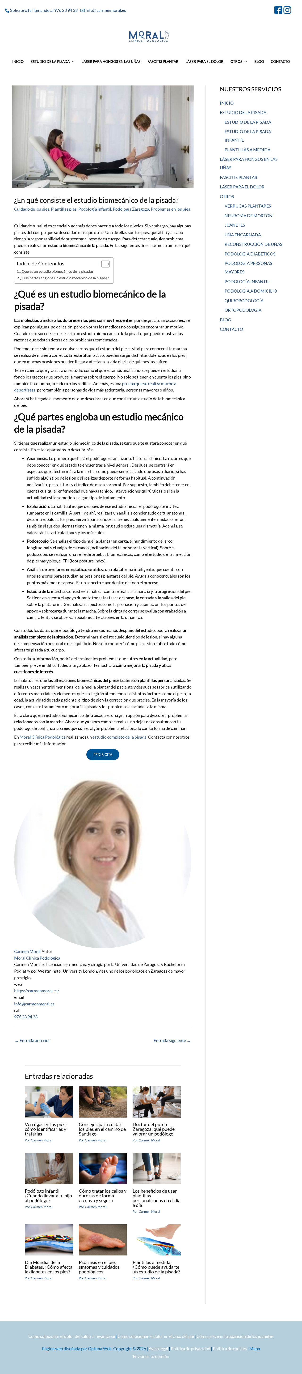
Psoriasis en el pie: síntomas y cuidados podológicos (99, 1266)
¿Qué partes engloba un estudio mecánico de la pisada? (64, 278)
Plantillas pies (64, 209)
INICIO (227, 103)
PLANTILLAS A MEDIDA (247, 149)
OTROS (227, 196)
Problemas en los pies (170, 209)
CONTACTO (231, 329)
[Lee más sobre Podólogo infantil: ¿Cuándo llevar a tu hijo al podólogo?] (49, 1168)
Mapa (254, 1348)
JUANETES (235, 225)
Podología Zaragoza (131, 209)
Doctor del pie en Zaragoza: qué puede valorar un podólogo (154, 1128)
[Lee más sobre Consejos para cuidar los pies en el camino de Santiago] (103, 1101)
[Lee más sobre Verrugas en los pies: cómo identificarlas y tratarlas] (49, 1101)
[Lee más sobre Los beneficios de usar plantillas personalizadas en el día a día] (157, 1168)
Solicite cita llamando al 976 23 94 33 (44, 10)
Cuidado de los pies (31, 209)
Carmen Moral (27, 951)
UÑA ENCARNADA (243, 234)
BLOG (225, 319)
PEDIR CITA (102, 754)
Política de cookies (230, 1348)
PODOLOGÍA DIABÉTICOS (250, 253)
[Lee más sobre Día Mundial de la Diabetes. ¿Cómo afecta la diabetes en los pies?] (49, 1239)
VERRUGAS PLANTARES (248, 205)
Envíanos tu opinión (151, 1356)
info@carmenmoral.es (106, 10)
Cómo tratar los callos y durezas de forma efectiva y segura (102, 1195)
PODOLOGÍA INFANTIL (247, 281)
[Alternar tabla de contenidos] (103, 264)
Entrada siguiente (172, 1040)
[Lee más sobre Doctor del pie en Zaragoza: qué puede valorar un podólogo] (157, 1101)
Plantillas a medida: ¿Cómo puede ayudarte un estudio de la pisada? (156, 1266)
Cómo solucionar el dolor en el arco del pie (155, 1336)
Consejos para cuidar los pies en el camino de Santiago (102, 1128)
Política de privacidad (190, 1348)
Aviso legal (158, 1348)
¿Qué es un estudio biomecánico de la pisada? (56, 271)
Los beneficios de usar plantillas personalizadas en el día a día (156, 1198)
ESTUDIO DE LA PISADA (243, 112)
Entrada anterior (32, 1040)
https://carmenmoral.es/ (36, 990)
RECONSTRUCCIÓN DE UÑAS (253, 244)
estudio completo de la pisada (119, 737)
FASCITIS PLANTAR (238, 177)
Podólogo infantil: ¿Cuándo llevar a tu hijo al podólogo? (48, 1195)
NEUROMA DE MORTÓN (249, 215)
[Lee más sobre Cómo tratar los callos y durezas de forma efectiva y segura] (103, 1168)
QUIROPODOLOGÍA (244, 300)
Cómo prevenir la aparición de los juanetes (235, 1336)
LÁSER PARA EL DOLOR (242, 186)
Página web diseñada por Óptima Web (77, 1348)
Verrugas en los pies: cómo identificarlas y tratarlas (46, 1128)
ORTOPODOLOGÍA (243, 310)
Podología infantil (94, 209)
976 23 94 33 (26, 1016)
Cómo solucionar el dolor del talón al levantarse (71, 1336)
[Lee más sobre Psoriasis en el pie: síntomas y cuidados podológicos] (103, 1239)
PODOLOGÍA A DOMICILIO (251, 291)
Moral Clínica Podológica (43, 737)
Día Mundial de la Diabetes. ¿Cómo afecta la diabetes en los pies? (48, 1266)
